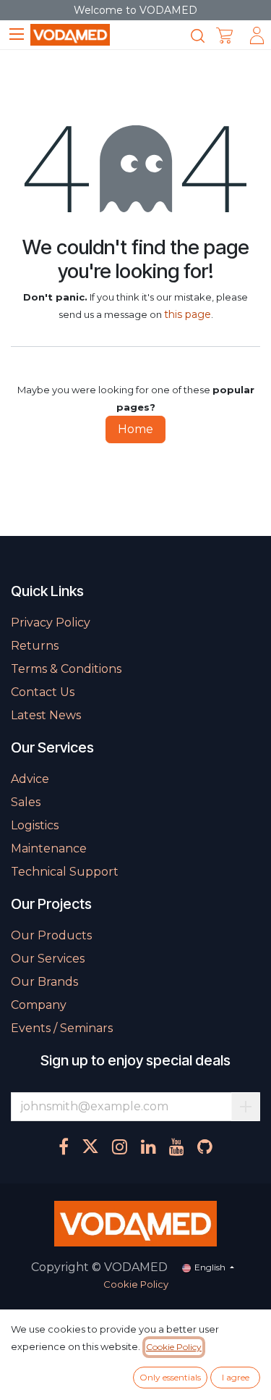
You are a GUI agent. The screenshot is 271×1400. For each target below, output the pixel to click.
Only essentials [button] (170, 1377)
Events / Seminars (62, 1028)
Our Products (51, 935)
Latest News (46, 715)
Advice (30, 779)
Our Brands (44, 982)
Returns (35, 646)
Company (38, 1005)
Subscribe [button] (245, 1106)
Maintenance (49, 848)
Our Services (48, 958)
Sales (25, 802)
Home (135, 429)
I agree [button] (235, 1377)
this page (187, 314)
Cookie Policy (135, 1284)
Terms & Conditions (66, 669)
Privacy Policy (50, 622)
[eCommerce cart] (224, 35)
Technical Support (65, 872)
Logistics (35, 825)
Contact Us (42, 692)
